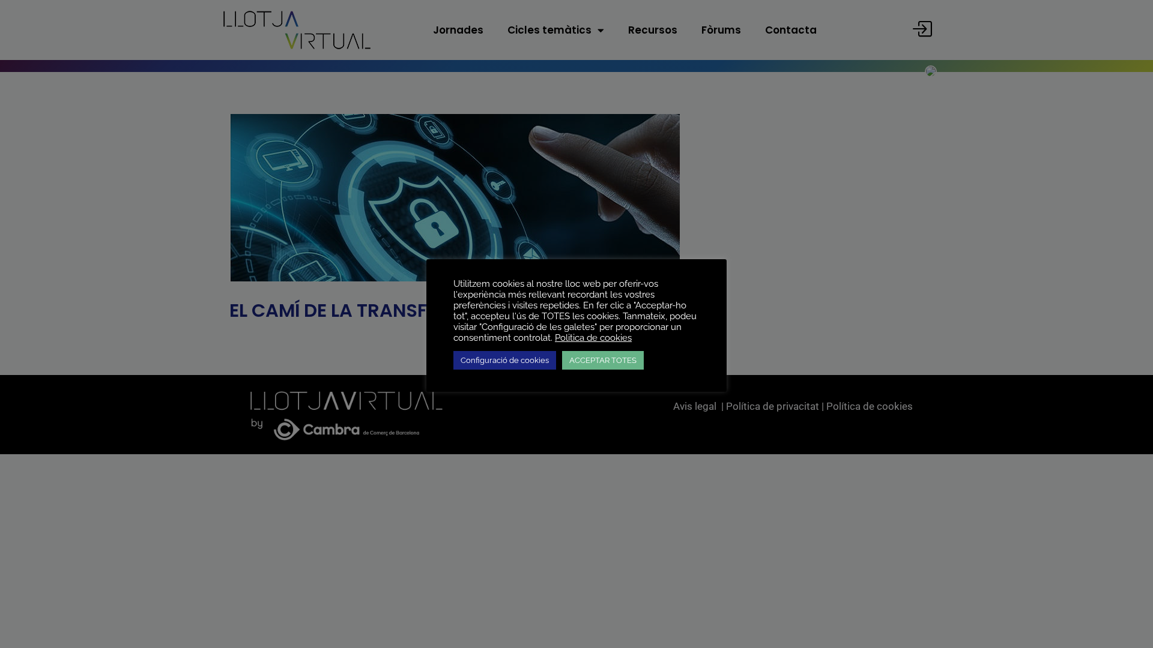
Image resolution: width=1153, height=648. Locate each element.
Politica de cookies (593, 337)
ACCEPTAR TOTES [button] (603, 360)
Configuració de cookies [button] (505, 360)
